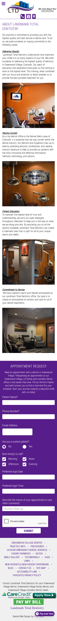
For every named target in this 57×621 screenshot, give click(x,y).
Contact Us (25, 568)
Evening (33, 464)
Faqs (47, 557)
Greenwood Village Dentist (27, 542)
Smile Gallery (12, 557)
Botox (39, 553)
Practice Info (17, 546)
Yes (30, 446)
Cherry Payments (21, 553)
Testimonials (32, 557)
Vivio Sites (39, 616)
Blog (10, 568)
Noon (32, 458)
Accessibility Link (27, 571)
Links (27, 560)
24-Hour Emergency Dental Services (27, 550)
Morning (12, 458)
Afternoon (13, 464)
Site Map (41, 568)
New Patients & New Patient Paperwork (27, 564)
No (9, 446)
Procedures (37, 546)
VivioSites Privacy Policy (27, 575)
